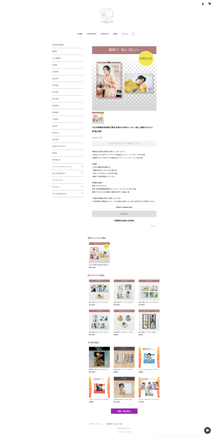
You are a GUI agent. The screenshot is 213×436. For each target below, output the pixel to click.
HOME (80, 34)
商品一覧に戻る (124, 411)
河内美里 (55, 85)
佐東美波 (55, 112)
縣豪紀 (54, 51)
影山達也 (55, 78)
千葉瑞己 (55, 119)
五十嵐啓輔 (56, 58)
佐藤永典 (55, 106)
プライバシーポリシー (96, 424)
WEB (115, 34)
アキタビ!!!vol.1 (57, 180)
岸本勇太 (55, 92)
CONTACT (105, 34)
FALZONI (55, 187)
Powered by (121, 432)
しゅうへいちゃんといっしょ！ (62, 167)
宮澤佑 (54, 153)
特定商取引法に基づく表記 (114, 424)
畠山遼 (54, 126)
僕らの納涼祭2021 (58, 173)
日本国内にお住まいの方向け (124, 220)
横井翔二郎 (56, 160)
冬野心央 (55, 133)
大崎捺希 (55, 72)
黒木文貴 (55, 99)
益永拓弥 (55, 139)
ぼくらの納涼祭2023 (59, 194)
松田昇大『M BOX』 (59, 146)
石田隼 (54, 65)
